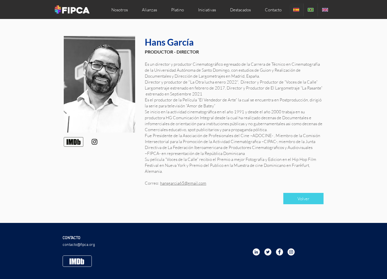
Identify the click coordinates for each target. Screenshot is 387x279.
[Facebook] (279, 251)
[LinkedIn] (256, 251)
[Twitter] (267, 251)
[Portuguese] (310, 9)
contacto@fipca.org (79, 244)
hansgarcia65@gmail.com (183, 183)
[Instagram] (94, 142)
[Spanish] (296, 9)
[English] (325, 9)
